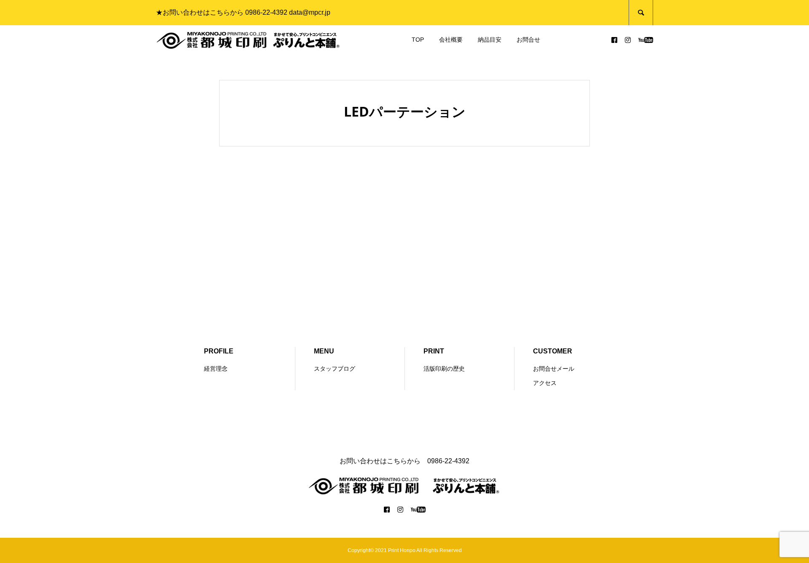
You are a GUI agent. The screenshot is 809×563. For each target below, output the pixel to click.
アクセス (545, 383)
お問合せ (528, 39)
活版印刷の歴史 (444, 368)
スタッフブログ (334, 368)
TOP (418, 39)
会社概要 (451, 39)
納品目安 (489, 39)
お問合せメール (553, 368)
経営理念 (216, 368)
